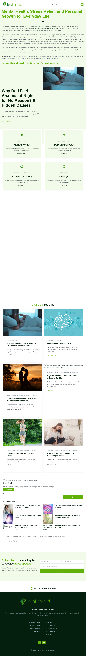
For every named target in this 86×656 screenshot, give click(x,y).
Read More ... (6, 121)
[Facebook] (39, 642)
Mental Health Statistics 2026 (59, 343)
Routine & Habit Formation (15, 450)
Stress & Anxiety (22, 176)
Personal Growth (64, 144)
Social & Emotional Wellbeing (69, 372)
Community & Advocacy (20, 395)
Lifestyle (64, 176)
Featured (50, 340)
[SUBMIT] (73, 497)
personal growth (67, 28)
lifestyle (56, 28)
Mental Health (22, 144)
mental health (35, 28)
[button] (82, 4)
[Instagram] (44, 642)
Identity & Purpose (59, 450)
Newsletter (6, 494)
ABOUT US (9, 489)
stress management (47, 28)
